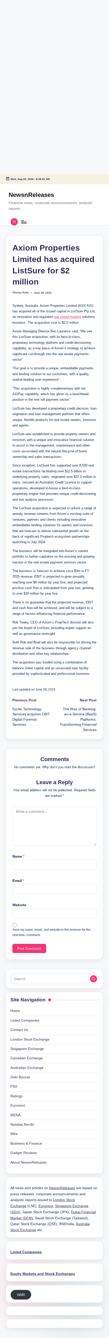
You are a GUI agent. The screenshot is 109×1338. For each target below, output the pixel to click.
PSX (13, 1086)
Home (15, 1011)
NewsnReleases (31, 194)
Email (18, 881)
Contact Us (19, 1030)
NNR (21, 1295)
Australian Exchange (26, 1068)
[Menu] (23, 221)
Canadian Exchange (26, 1058)
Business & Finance (26, 1143)
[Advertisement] (31, 31)
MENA (15, 1115)
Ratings (16, 1096)
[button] (93, 978)
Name (18, 856)
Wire (14, 1134)
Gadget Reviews (23, 1153)
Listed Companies (24, 1020)
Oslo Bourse (20, 1077)
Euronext (17, 1105)
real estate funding (67, 317)
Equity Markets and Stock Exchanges (42, 1274)
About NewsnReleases (28, 1162)
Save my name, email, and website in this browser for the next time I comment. (51, 932)
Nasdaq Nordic (22, 1124)
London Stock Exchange (29, 1039)
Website (19, 905)
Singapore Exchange (27, 1049)
